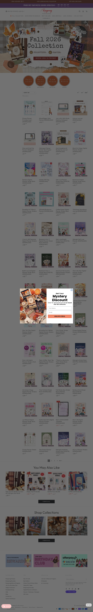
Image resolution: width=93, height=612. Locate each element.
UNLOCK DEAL (59, 316)
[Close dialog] (72, 290)
